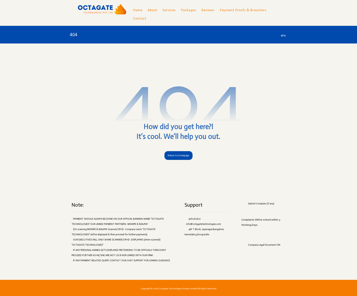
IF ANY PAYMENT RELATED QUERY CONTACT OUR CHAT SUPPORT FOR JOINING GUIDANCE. (122, 260)
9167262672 (195, 218)
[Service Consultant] (102, 9)
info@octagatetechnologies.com (203, 224)
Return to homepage (178, 155)
